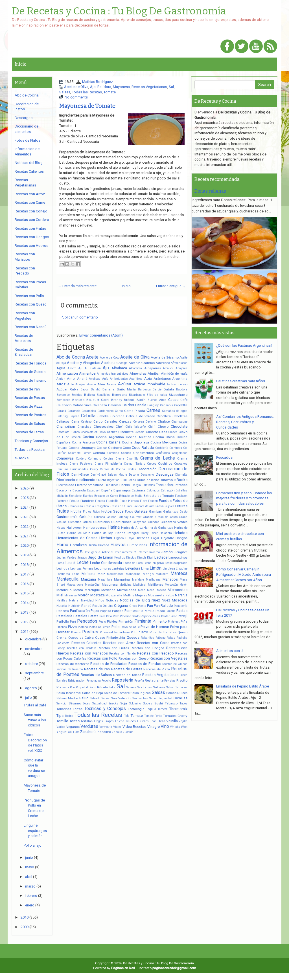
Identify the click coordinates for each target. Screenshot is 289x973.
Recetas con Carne (153, 643)
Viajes (117, 727)
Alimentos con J (229, 651)
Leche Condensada (106, 563)
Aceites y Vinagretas (83, 363)
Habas (60, 528)
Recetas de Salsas (96, 675)
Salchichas (144, 687)
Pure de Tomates (163, 632)
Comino (126, 453)
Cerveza (138, 421)
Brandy (116, 400)
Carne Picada (134, 411)
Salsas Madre (67, 698)
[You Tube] (256, 46)
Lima (145, 568)
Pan (150, 605)
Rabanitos (147, 638)
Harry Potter (149, 533)
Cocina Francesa (83, 442)
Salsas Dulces (176, 693)
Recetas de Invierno (69, 669)
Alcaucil (168, 368)
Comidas (113, 453)
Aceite (92, 357)
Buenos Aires (157, 400)
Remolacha (93, 680)
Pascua (171, 611)
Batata (169, 389)
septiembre (34, 673)
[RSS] (270, 46)
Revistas (170, 680)
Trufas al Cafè (35, 705)
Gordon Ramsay (118, 517)
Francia (89, 506)
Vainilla (172, 721)
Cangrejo (153, 405)
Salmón (159, 687)
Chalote (164, 421)
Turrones (143, 721)
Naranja (181, 595)
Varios (60, 727)
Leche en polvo (154, 563)
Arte (70, 384)
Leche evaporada (176, 563)
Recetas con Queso (133, 658)
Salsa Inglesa (140, 693)
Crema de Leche (157, 458)
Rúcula (102, 687)
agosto (31, 688)
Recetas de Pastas (126, 669)
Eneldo (124, 485)
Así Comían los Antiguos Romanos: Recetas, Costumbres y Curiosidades (245, 421)
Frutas (62, 511)
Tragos (98, 721)
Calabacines (82, 405)
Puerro (143, 632)
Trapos (109, 721)
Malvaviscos (115, 574)
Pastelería (64, 616)
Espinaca (139, 490)
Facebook (181, 496)
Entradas (180, 485)
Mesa (141, 590)
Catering (62, 416)
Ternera (162, 709)
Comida (99, 453)
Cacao (173, 399)
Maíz (101, 574)
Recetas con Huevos (31, 245)
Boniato (78, 400)
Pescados (87, 621)
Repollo (106, 680)
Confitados (163, 453)
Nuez (156, 600)
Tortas (74, 721)
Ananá (82, 379)
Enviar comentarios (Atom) (101, 335)
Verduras (89, 726)
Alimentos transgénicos (112, 373)
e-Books (180, 480)
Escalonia (63, 490)
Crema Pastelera (81, 463)
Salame (131, 687)
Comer (86, 453)
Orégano (121, 605)
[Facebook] (227, 46)
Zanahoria (88, 732)
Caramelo (73, 411)
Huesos (103, 545)
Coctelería (161, 448)
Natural (74, 600)
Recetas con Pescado (155, 653)
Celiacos (62, 421)
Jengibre (180, 552)
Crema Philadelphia (108, 463)
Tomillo (62, 721)
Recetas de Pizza (156, 669)
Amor (71, 379)
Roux (92, 687)
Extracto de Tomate (159, 496)
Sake (112, 687)
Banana (108, 389)
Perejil (182, 616)
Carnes (153, 410)
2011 (25, 631)
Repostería (122, 680)
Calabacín (64, 405)
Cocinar (102, 448)
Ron (72, 687)
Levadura (132, 568)
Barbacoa (144, 389)
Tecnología (136, 709)
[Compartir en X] (72, 264)
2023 (25, 517)
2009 (25, 927)
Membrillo (63, 590)
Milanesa (70, 595)
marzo (30, 886)
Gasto (183, 511)
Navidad (87, 600)
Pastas (181, 611)
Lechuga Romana (81, 568)
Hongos (181, 538)
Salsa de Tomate (117, 693)
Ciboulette (125, 432)
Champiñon (65, 426)
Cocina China (164, 437)
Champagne (179, 421)
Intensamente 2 (125, 552)
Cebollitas (179, 416)
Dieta (102, 480)
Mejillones (155, 585)
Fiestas (100, 501)
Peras (156, 616)
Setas (86, 703)
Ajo (93, 87)
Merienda (108, 590)
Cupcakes (180, 463)
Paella (142, 606)
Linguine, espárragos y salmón (35, 830)
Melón (183, 585)
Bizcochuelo (178, 395)
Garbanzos (170, 511)
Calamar (114, 405)
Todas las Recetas (87, 92)
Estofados (153, 490)
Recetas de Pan (97, 669)
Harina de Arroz (132, 528)
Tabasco (171, 703)
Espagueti (93, 490)
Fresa (160, 506)
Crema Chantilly (126, 458)
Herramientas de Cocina (76, 538)
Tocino (69, 716)
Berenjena (119, 395)
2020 (25, 545)
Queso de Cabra (81, 638)
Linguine (181, 568)
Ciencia (139, 432)
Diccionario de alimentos (76, 480)
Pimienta (142, 621)
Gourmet (135, 517)
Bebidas (76, 395)
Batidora (104, 87)
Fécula (74, 501)
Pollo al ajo (32, 845)
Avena (111, 384)
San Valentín (121, 698)
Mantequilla (67, 579)
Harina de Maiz (78, 533)
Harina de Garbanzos (158, 528)
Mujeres (141, 595)
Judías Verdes (66, 557)
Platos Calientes (100, 627)
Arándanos (162, 379)
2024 (25, 507)
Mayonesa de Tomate (87, 105)
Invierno (154, 552)
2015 (25, 593)
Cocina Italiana (108, 442)
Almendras (138, 373)
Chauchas (84, 427)
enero (29, 905)
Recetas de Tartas (127, 675)
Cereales (110, 421)
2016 (25, 584)
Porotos (76, 632)
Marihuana (153, 579)
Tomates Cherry (175, 716)
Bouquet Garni (98, 400)
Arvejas (80, 384)
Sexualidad (99, 703)
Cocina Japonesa (135, 442)
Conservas (65, 458)
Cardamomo (105, 411)
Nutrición (74, 606)
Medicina (125, 585)
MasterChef (92, 585)
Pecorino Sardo (129, 616)
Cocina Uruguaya (82, 448)
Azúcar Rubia (67, 389)
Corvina (108, 458)
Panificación (80, 611)
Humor (132, 545)
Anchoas (94, 379)
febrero (31, 895)
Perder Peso (169, 616)
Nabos (169, 595)
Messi (151, 590)
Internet (143, 552)
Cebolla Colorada (110, 416)
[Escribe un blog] (67, 264)
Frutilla (76, 511)
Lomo (75, 574)
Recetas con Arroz (119, 643)
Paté (102, 616)
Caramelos (89, 411)
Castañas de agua (175, 411)
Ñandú (86, 606)
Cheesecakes (103, 427)
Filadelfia (112, 501)
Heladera (166, 533)
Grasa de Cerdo (166, 517)
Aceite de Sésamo (164, 357)
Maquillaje (105, 579)
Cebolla (88, 415)
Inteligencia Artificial (99, 552)
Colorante (74, 453)
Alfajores (181, 368)
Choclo (163, 427)
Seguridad (165, 698)
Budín (141, 400)
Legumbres (102, 568)
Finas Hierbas (129, 501)
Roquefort (82, 687)
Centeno (86, 421)
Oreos (133, 606)
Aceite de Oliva (76, 87)
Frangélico (102, 506)
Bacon (84, 389)
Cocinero (115, 448)
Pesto (102, 621)
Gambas (155, 511)
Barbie (157, 389)
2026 (25, 488)
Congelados (179, 453)
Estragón (168, 490)
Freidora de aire (144, 506)
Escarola (79, 490)
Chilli (151, 427)
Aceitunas (109, 363)
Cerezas (125, 421)
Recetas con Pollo (102, 658)
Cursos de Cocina (112, 469)
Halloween (74, 528)
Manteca (178, 573)
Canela (140, 405)
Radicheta (62, 643)
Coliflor (61, 453)
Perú (73, 621)
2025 (25, 498)
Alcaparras (152, 368)
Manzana (88, 579)
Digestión (113, 480)
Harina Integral (127, 533)
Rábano (160, 638)
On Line (108, 606)
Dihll (124, 480)
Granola (148, 517)
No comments (76, 97)
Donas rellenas (210, 191)
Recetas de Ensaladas (108, 664)
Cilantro (152, 432)
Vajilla (183, 721)
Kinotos (131, 557)
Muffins (128, 595)
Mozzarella (114, 595)
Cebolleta (164, 416)
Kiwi (150, 557)
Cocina (88, 437)
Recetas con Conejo (31, 211)
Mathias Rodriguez (97, 82)
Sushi (158, 703)
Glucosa (99, 517)
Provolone (122, 632)
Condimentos (143, 453)
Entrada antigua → (171, 286)
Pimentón (126, 621)
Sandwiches (140, 698)
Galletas (141, 511)
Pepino (146, 616)
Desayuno (147, 474)
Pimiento (160, 621)
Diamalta (181, 474)
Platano (83, 627)
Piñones (61, 627)
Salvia (106, 698)
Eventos (88, 496)
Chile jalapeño (135, 427)
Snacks (113, 703)
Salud (84, 698)
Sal (171, 87)
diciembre (33, 639)
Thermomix (178, 709)
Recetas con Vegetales (169, 658)
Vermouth (105, 727)
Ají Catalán (93, 368)
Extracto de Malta (131, 496)
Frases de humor (121, 506)
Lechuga (62, 568)
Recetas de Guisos (175, 664)
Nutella (61, 606)
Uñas (153, 721)
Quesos (133, 637)
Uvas (161, 721)
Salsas (64, 92)
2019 (25, 555)
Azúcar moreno (177, 384)
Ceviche (151, 421)
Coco (127, 448)
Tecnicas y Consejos (105, 708)
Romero (62, 687)
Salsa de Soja (92, 693)
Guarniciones (121, 522)
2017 (25, 574)
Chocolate (179, 426)
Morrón (83, 595)
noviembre (33, 649)
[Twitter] (241, 46)
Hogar (155, 538)
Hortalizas (78, 545)
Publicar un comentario (79, 317)
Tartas (77, 709)
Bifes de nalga (156, 395)
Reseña (139, 680)
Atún (101, 384)
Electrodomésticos (89, 485)
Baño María (126, 389)
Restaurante (154, 680)
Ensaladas (164, 485)
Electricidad (65, 485)
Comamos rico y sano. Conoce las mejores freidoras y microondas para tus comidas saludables (244, 498)
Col (185, 448)
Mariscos (170, 579)
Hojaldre (167, 538)
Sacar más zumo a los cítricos (35, 720)
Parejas (117, 611)
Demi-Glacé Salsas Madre (109, 474)
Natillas (61, 600)
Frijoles (169, 506)
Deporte (134, 474)
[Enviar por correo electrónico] (62, 264)
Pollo (115, 627)
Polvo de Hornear (155, 627)
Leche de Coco (133, 563)
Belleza (89, 395)
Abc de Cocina (70, 357)
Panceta (62, 611)
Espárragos (122, 490)
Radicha (182, 638)
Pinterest (173, 621)
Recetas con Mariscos (89, 653)
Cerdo (97, 421)
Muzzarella (156, 595)
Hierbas (105, 538)
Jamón (167, 552)
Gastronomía (67, 517)
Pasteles (80, 616)
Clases (173, 432)
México (161, 590)
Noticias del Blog (135, 600)
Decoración (147, 469)
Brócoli (129, 400)
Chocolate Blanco (67, 432)
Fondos (165, 500)
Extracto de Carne (106, 496)
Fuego (129, 511)
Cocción (76, 437)
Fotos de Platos (27, 140)
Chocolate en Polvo (93, 432)
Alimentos (87, 373)
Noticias (112, 600)
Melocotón (171, 585)
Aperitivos (136, 379)
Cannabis (166, 405)
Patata (93, 616)
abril (28, 877)
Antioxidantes (119, 379)
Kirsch (141, 557)
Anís (105, 379)
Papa (95, 611)
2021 (25, 536)
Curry (94, 469)
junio (29, 857)
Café (183, 400)
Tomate (110, 92)
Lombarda (63, 574)
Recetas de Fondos (144, 664)
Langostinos (177, 557)
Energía (136, 485)
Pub (133, 632)
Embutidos (111, 485)
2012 (25, 622)
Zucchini (128, 732)
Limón (155, 568)
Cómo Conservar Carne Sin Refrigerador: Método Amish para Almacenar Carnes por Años (243, 574)
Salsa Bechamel (68, 693)
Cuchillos (165, 463)
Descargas (165, 474)
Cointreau (175, 448)
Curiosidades (79, 469)
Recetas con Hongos (147, 648)
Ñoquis (97, 606)
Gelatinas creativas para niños (240, 381)
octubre (31, 664)
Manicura (162, 574)
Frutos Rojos (91, 511)
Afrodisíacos (179, 363)
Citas (163, 432)
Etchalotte (75, 496)
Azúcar (125, 383)
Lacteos (161, 557)
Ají (80, 368)
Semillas (180, 698)
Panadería (180, 606)
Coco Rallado (143, 447)
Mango (148, 574)
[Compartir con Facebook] (78, 264)
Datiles (131, 469)
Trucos (130, 721)
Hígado (119, 538)
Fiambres (87, 501)
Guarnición (101, 522)
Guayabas (139, 522)
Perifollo (62, 621)
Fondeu (153, 501)
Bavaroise (63, 395)
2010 (25, 917)
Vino (165, 726)
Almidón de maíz (174, 373)
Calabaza (100, 405)
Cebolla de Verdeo (140, 416)
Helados (180, 533)
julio (28, 697)
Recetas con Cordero (81, 648)
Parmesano (133, 611)
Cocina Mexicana (163, 442)
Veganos (73, 727)
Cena (75, 421)
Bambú (95, 389)
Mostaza (97, 595)
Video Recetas (134, 726)
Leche (82, 562)
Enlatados (148, 485)
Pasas (160, 611)
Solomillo (135, 703)
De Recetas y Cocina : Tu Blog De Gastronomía (119, 11)
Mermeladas (126, 590)
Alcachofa (135, 368)
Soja (123, 703)
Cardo (119, 411)
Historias (142, 538)
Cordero (81, 458)
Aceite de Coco (109, 357)
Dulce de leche (148, 480)
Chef (119, 427)
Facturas (62, 501)
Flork (143, 501)
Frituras (181, 506)
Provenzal (106, 632)
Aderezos (163, 363)
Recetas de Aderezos (72, 664)
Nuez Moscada (174, 600)
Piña (184, 621)
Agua (60, 368)
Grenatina (74, 522)
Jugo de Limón (100, 557)
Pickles (112, 621)
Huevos (118, 544)
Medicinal (139, 585)
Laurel (70, 563)
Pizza (72, 627)
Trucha (119, 721)
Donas (132, 480)
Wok (184, 727)
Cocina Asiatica (138, 437)
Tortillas (86, 721)
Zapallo (117, 732)
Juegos (82, 557)
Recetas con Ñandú (122, 653)
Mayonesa (121, 87)
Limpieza (169, 568)
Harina (114, 527)
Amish (60, 379)
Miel (59, 595)
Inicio (21, 64)
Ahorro (71, 368)
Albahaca (119, 368)
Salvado (95, 698)
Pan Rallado (163, 605)
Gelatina (86, 517)
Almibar (154, 373)
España (107, 490)
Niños (99, 600)
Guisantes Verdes (174, 522)
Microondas (177, 590)
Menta (78, 590)
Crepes (151, 463)
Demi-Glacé (80, 474)
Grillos (87, 522)
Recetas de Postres (30, 415)
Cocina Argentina (110, 437)
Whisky (175, 727)
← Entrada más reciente (77, 286)
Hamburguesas (94, 528)
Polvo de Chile (130, 627)
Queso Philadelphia (110, 638)
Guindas (153, 522)
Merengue (92, 590)
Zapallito (104, 732)
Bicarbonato (137, 395)
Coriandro (94, 458)
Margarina (122, 579)
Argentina (179, 379)
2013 (25, 612)
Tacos (183, 703)
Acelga (123, 363)
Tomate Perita (153, 716)
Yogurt (61, 732)
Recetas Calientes (86, 643)
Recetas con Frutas (113, 648)
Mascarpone (75, 585)
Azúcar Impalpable (149, 384)
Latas (60, 563)
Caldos (128, 405)
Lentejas (118, 568)
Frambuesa (75, 506)
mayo (29, 867)
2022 (25, 526)
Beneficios (103, 395)
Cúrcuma (62, 469)
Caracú (61, 411)
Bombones (63, 400)
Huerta (92, 545)
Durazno (166, 480)
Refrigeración (76, 680)
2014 (25, 603)
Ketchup (119, 557)
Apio (148, 378)
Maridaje (138, 579)
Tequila (151, 709)
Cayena (74, 416)
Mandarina (133, 574)
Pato (109, 616)
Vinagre (153, 726)
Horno (62, 544)
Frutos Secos (112, 511)
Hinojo (129, 538)
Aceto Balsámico (141, 363)
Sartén (153, 698)
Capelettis (180, 405)
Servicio (61, 703)
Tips (60, 715)
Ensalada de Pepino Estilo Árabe (242, 686)
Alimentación (67, 373)
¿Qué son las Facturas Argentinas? (244, 345)
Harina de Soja (102, 533)
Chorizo (112, 432)
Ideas (143, 545)
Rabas (171, 638)
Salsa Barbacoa (177, 687)
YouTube (73, 732)
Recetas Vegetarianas (149, 87)
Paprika (105, 611)
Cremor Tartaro (134, 463)
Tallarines (63, 709)
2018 (25, 565)
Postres (90, 631)
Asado (91, 384)
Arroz (60, 384)
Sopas (147, 703)
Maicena (88, 574)
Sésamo (75, 703)
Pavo (116, 616)
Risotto (181, 680)
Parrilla (149, 611)
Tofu (127, 716)
